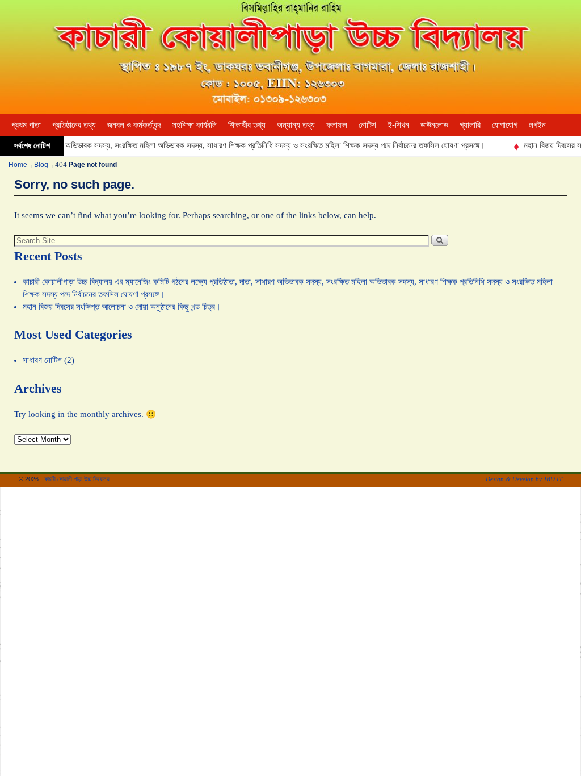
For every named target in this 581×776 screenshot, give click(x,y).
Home (18, 165)
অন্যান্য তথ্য (296, 125)
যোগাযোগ (504, 125)
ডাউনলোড (434, 125)
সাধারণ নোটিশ (42, 360)
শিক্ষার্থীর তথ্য (247, 125)
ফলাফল (336, 125)
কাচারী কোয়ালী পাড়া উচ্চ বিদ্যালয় (77, 478)
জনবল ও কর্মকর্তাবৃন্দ (134, 125)
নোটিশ (367, 125)
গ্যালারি (470, 125)
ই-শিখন (398, 125)
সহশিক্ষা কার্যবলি (194, 125)
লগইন (537, 125)
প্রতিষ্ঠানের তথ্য (74, 125)
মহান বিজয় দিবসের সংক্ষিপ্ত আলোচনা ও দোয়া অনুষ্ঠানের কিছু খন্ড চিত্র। (122, 306)
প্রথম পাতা (26, 125)
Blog (41, 165)
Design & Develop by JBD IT (524, 478)
